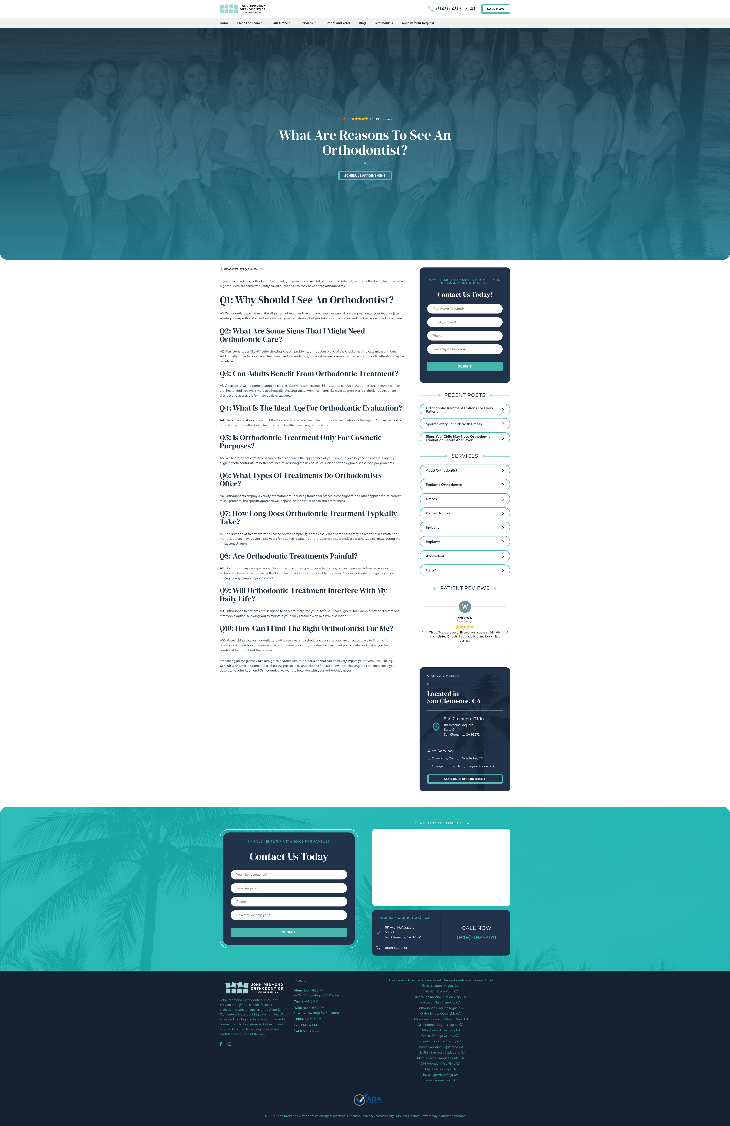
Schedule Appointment (365, 176)
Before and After (337, 23)
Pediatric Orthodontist (444, 484)
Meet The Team (248, 23)
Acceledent (435, 556)
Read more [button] (465, 650)
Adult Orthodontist (441, 470)
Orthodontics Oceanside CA (440, 1013)
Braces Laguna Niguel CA (440, 986)
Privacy (368, 1116)
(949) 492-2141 (455, 8)
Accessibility (385, 1116)
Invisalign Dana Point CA (440, 991)
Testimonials (383, 23)
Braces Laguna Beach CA (440, 1080)
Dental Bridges (438, 513)
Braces (431, 499)
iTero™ (431, 570)
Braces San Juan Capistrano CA (440, 1047)
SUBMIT (465, 366)
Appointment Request (418, 23)
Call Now (495, 9)
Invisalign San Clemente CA (440, 1002)
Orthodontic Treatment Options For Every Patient (459, 410)
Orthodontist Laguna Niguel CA (440, 1025)
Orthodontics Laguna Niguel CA (440, 1008)
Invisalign (434, 527)
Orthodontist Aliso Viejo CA (440, 1064)
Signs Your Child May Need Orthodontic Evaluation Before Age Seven (458, 438)
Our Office (280, 23)
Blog (362, 23)
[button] (507, 632)
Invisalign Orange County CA (440, 1041)
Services (307, 23)
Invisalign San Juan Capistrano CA (440, 1052)
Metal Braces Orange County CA (440, 1058)
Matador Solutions (451, 1116)
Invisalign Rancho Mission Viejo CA (440, 997)
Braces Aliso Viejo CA (440, 1069)
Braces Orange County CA (440, 1036)
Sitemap (355, 1116)
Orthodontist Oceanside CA (440, 1030)
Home (224, 23)
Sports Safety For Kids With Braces (454, 424)
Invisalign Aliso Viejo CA (440, 1075)
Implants (433, 542)
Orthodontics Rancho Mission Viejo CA (440, 1019)
